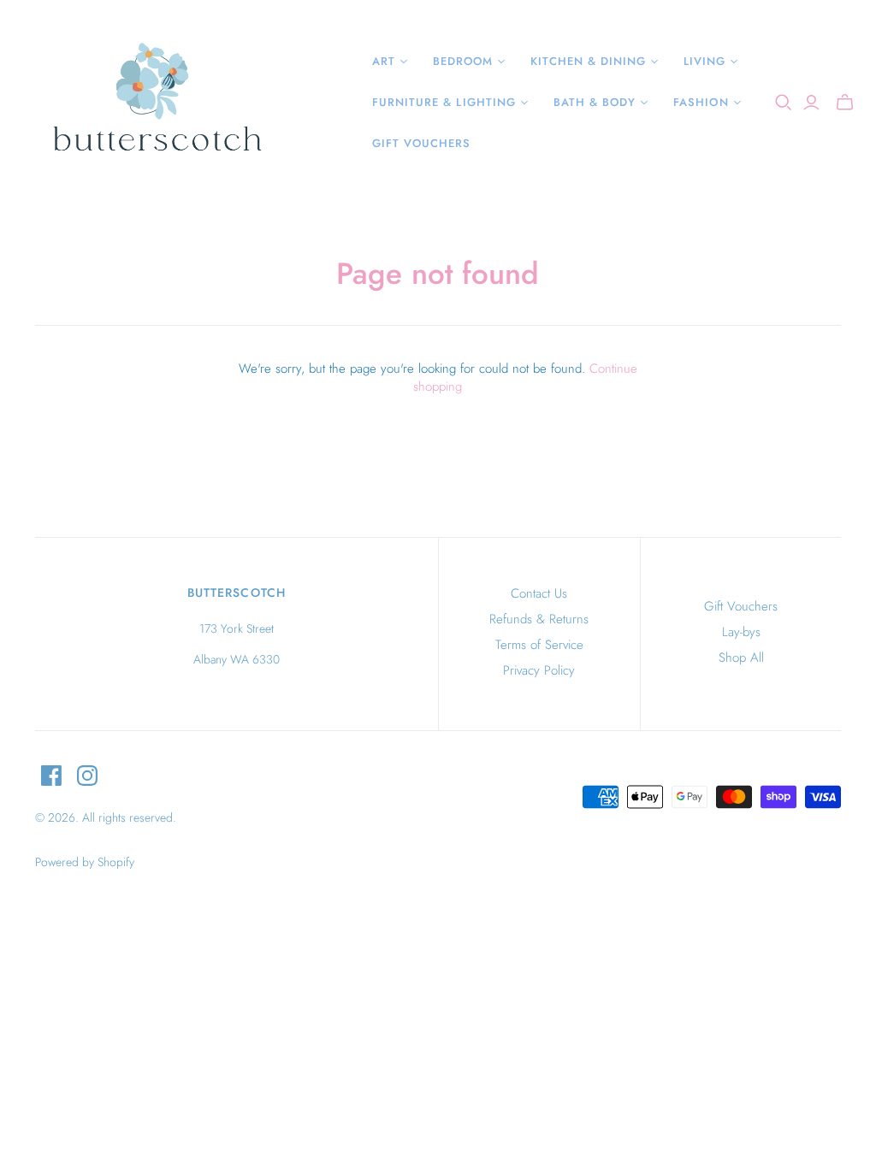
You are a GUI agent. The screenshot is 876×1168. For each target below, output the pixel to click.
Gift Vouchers (741, 606)
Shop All (741, 657)
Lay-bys (741, 631)
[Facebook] (51, 775)
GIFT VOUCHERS (421, 143)
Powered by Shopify (84, 861)
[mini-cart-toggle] (845, 102)
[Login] (811, 102)
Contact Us (539, 593)
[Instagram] (87, 775)
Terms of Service (539, 644)
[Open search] (783, 102)
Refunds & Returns (539, 619)
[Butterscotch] (156, 102)
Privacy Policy (539, 670)
